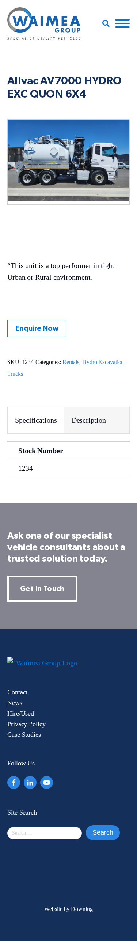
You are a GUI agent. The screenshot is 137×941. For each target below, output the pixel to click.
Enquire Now (36, 328)
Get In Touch (42, 588)
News (14, 702)
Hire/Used (20, 713)
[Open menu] (122, 23)
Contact (17, 692)
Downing (81, 909)
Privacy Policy (26, 724)
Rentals (70, 362)
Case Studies (24, 734)
